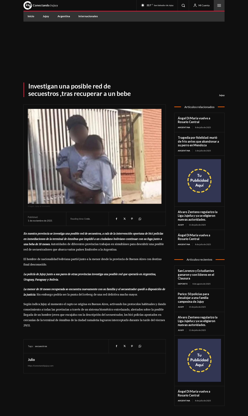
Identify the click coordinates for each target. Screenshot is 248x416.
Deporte (183, 284)
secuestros (41, 346)
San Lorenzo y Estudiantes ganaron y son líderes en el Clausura (196, 274)
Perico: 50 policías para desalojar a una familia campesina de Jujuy (193, 297)
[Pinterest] (132, 218)
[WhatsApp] (139, 218)
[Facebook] (116, 218)
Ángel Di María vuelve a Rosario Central (194, 120)
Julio (31, 360)
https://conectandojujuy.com (40, 365)
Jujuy (222, 95)
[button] (183, 5)
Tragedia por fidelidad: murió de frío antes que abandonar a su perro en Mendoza (198, 141)
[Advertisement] (124, 46)
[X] (124, 218)
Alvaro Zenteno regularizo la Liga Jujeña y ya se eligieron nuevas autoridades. (197, 215)
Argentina (184, 127)
